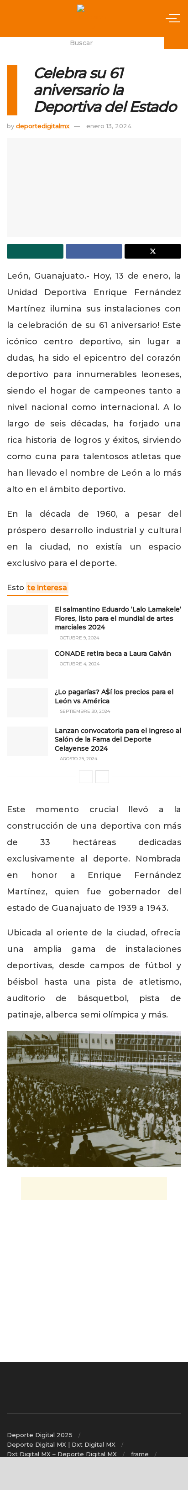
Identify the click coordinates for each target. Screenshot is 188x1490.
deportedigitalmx (42, 126)
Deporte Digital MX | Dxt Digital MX (61, 1444)
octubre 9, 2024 (78, 638)
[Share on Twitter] (153, 251)
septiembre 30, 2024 (84, 711)
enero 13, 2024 (108, 126)
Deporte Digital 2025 (40, 1434)
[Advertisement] (94, 1188)
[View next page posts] (102, 776)
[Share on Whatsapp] (35, 251)
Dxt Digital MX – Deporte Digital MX (62, 1454)
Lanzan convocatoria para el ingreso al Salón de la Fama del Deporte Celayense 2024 (118, 740)
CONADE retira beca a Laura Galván (113, 653)
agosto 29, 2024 (77, 759)
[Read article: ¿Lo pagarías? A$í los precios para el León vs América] (27, 702)
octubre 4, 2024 (78, 664)
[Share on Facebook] (94, 251)
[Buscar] (176, 43)
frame (140, 1454)
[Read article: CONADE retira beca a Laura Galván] (27, 664)
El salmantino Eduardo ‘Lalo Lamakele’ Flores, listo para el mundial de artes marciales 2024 (118, 618)
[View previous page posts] (86, 776)
